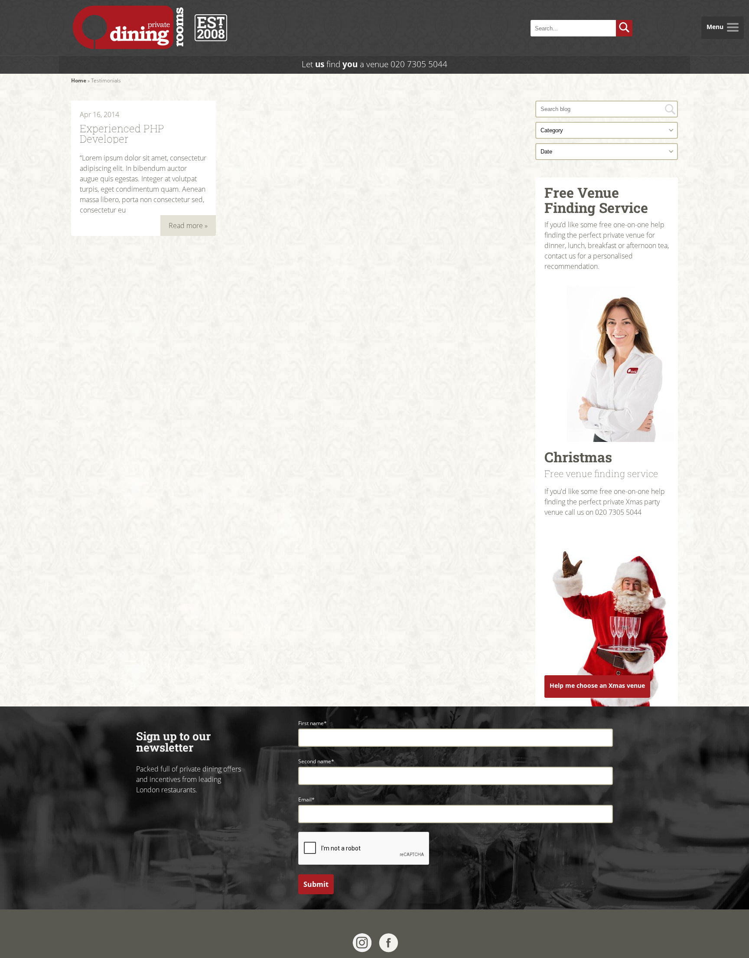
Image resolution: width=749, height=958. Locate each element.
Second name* (316, 761)
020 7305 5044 (419, 64)
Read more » (188, 225)
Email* (306, 799)
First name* (312, 723)
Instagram (362, 942)
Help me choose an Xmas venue (597, 685)
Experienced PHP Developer (122, 132)
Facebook (388, 942)
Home (78, 80)
